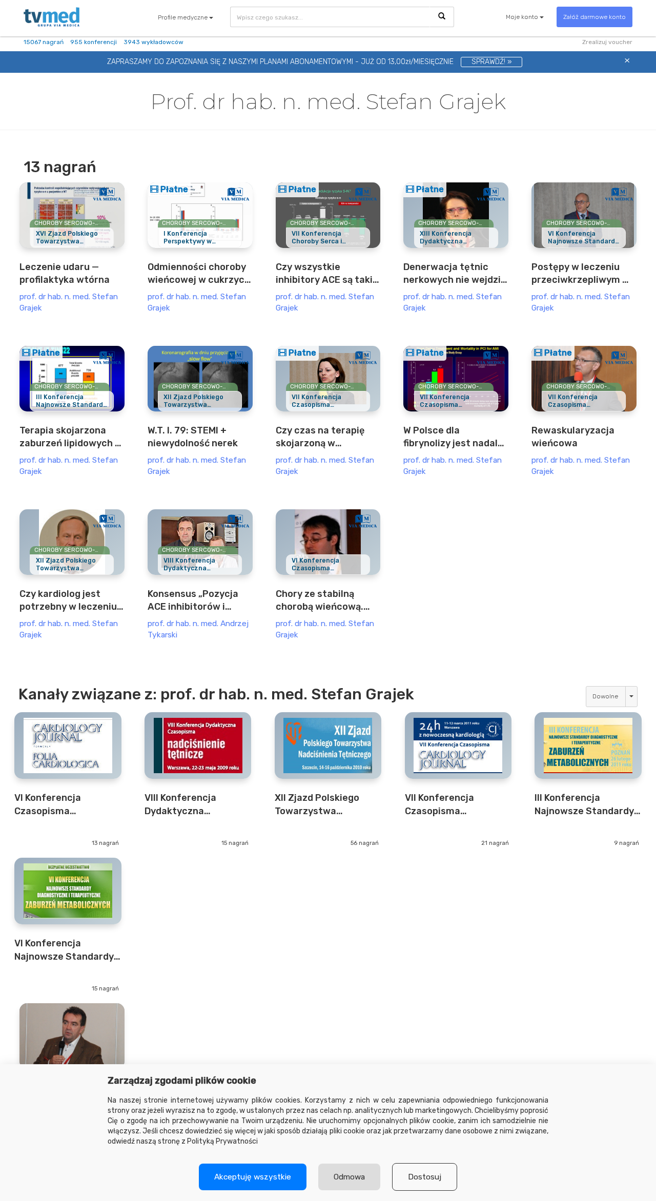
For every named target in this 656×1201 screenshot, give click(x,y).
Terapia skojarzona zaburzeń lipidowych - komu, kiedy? (69, 437)
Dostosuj (424, 1177)
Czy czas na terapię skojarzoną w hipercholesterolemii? (326, 437)
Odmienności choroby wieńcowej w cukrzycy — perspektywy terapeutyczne (199, 274)
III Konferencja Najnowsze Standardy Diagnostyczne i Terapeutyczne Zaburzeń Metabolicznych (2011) (586, 805)
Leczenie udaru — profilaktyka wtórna (64, 273)
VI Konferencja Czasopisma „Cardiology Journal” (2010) (61, 805)
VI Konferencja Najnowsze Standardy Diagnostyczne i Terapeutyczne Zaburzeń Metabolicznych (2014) (66, 950)
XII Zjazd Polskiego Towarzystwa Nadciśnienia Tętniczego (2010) (317, 805)
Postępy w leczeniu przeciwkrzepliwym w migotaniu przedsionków (580, 274)
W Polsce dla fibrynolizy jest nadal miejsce (450, 437)
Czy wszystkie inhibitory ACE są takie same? (327, 274)
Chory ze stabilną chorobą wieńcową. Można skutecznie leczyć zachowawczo (324, 601)
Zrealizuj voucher (607, 42)
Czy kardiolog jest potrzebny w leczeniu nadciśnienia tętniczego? (68, 601)
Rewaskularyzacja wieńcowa (572, 437)
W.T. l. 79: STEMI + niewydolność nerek (193, 437)
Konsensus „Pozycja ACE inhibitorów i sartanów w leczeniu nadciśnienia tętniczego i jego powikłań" (195, 601)
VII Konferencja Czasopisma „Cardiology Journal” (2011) (452, 805)
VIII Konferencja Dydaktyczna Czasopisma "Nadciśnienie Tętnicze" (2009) (184, 805)
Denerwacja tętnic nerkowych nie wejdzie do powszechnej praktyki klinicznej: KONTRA (454, 274)
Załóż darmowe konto (594, 16)
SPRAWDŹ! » (491, 61)
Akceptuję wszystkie (252, 1177)
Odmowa (349, 1177)
